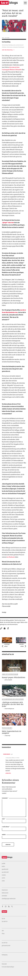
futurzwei (4, 964)
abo (3, 930)
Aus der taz (4, 942)
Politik (3, 863)
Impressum (5, 890)
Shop (3, 933)
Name (3, 819)
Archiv (3, 878)
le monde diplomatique (8, 967)
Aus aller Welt (5, 872)
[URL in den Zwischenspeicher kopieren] (1, 628)
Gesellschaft (5, 869)
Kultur (3, 866)
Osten (3, 881)
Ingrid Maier (6, 754)
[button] (5, 628)
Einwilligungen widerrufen (9, 898)
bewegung (4, 955)
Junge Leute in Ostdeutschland (10, 674)
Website (4, 834)
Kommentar (5, 798)
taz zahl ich (4, 921)
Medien (4, 875)
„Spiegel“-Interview (8, 222)
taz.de (3, 918)
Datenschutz (5, 893)
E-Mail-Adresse (6, 826)
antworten (8, 773)
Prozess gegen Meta (7, 728)
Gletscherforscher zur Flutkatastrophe (13, 699)
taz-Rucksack (11, 557)
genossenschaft (6, 945)
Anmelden (4, 896)
